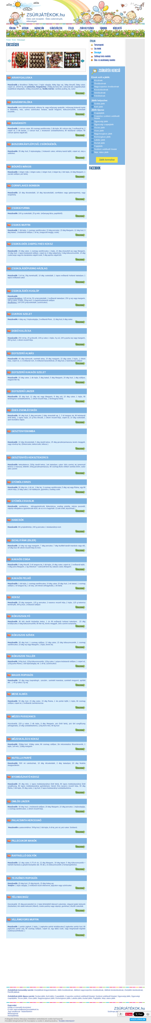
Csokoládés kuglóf (25, 291)
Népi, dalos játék (108, 998)
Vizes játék (32, 998)
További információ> (67, 1021)
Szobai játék (40, 996)
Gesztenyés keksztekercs (30, 457)
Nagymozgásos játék (46, 998)
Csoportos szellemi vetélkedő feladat (80, 996)
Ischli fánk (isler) (24, 540)
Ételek (14, 40)
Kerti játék (50, 996)
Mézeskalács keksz (25, 739)
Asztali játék (87, 998)
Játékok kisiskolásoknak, (114, 990)
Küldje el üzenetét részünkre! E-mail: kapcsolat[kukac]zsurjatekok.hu (23, 1008)
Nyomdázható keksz (25, 777)
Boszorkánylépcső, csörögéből (34, 144)
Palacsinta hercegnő (26, 820)
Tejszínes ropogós (24, 878)
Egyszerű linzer (23, 391)
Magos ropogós (22, 675)
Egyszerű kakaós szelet (29, 372)
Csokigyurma (21, 208)
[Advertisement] (46, 964)
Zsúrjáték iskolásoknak (133, 990)
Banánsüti (19, 123)
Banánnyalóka (22, 102)
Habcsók (18, 520)
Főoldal (8, 40)
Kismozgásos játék (62, 998)
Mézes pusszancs (24, 716)
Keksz (16, 597)
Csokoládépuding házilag (29, 268)
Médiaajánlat (13, 1014)
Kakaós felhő (21, 578)
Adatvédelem (26, 1012)
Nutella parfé (22, 758)
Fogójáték (97, 998)
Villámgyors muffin (25, 919)
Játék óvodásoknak (65, 990)
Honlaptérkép (13, 1016)
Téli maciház (20, 897)
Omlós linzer (20, 801)
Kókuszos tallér (23, 656)
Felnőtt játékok (13, 992)
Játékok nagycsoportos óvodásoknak (88, 990)
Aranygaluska (22, 77)
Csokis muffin (21, 225)
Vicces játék (22, 998)
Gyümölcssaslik (23, 501)
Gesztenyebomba (23, 431)
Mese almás (19, 694)
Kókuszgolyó (21, 616)
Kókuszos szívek (23, 635)
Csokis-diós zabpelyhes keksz (32, 244)
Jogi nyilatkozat (14, 1012)
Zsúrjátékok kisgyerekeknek (45, 990)
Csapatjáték (59, 996)
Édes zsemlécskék (24, 410)
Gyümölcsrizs (21, 482)
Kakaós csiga (21, 559)
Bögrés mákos (21, 166)
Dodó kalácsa (21, 331)
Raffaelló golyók (24, 855)
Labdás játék (76, 998)
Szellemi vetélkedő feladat (106, 996)
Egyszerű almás (23, 353)
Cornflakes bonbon (26, 185)
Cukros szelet (22, 314)
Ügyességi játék (124, 996)
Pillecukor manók (24, 841)
